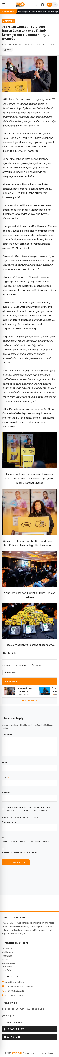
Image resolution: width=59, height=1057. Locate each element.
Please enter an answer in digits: (20, 817)
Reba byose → (29, 700)
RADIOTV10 (17, 1053)
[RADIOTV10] (20, 4)
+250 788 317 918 (14, 995)
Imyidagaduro (8, 963)
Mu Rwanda (7, 952)
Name (5, 762)
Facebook (21, 665)
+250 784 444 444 (14, 991)
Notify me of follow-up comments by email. (26, 842)
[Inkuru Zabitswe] (42, 5)
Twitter (38, 665)
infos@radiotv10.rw (14, 982)
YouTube (39, 1008)
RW (49, 5)
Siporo (5, 959)
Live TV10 (7, 970)
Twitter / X (24, 1008)
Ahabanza (7, 948)
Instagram (9, 1015)
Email (5, 777)
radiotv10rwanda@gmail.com (19, 986)
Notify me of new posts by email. (20, 852)
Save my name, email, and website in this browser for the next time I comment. (28, 809)
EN (55, 5)
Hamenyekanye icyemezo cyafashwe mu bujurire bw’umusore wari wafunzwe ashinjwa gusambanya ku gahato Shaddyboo (25, 689)
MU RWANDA (8, 21)
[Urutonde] (4, 4)
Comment (8, 734)
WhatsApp (12, 672)
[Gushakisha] (36, 5)
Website (6, 792)
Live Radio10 (8, 966)
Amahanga (7, 956)
